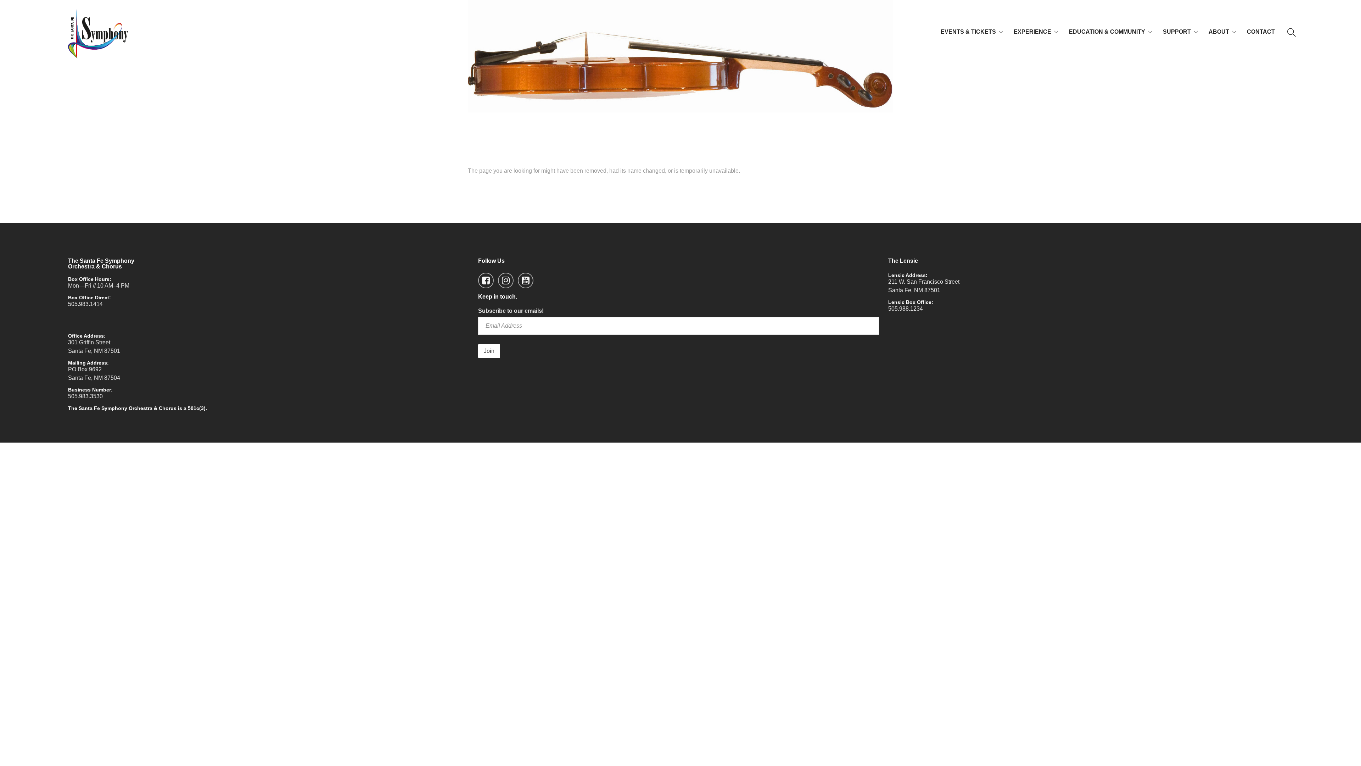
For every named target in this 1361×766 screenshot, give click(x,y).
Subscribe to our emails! (511, 311)
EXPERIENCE (1032, 32)
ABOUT (1219, 32)
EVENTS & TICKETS (968, 32)
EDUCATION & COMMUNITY (1107, 32)
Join (489, 351)
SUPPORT (1177, 32)
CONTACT (1261, 32)
